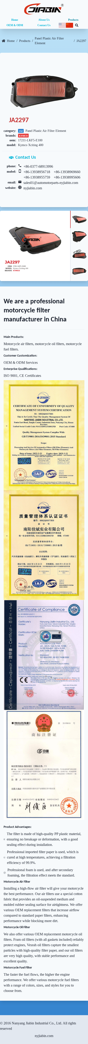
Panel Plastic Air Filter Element (49, 41)
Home (14, 19)
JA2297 (81, 41)
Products (73, 19)
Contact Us (44, 25)
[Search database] (76, 25)
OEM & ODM (15, 25)
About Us (44, 19)
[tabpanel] (35, 246)
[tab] (79, 219)
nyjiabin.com (32, 188)
